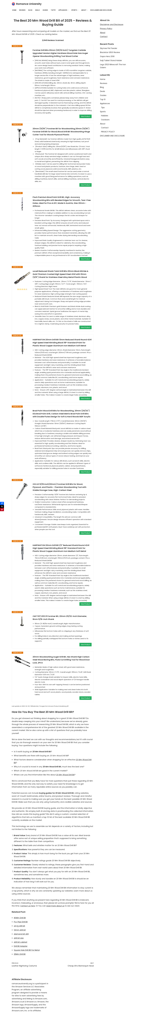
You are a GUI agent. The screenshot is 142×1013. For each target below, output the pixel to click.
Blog (30, 10)
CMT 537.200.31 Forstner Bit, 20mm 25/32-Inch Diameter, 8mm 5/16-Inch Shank (60, 617)
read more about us (55, 906)
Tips (103, 107)
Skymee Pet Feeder (108, 48)
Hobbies (104, 115)
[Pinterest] (2, 509)
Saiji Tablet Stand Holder (111, 60)
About (102, 32)
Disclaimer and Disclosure (111, 24)
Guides (45, 10)
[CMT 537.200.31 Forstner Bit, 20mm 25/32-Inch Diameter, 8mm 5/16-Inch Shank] (22, 621)
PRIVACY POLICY (108, 131)
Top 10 (53, 10)
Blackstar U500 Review (110, 52)
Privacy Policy (106, 28)
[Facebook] (2, 503)
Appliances (105, 103)
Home (14, 10)
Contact (103, 36)
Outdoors (105, 119)
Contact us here (27, 906)
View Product (85, 116)
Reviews (22, 10)
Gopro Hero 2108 (107, 56)
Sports (103, 111)
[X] (2, 506)
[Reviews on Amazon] (22, 289)
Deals (37, 10)
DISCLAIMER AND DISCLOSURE (101, 10)
